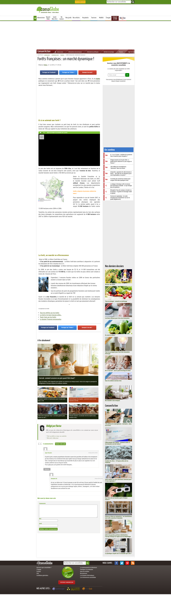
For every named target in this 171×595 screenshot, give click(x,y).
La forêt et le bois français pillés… (51, 315)
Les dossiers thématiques (87, 575)
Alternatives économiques (75, 52)
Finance (121, 52)
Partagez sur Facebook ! (49, 72)
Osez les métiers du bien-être (113, 381)
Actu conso (60, 52)
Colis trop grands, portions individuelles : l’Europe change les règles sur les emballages (118, 535)
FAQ (38, 573)
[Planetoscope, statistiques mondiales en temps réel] (58, 589)
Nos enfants (76, 18)
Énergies (108, 18)
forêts (98, 79)
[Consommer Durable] (73, 589)
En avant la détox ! (110, 335)
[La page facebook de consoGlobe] (116, 563)
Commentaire (42, 503)
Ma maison (61, 18)
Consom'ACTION (115, 18)
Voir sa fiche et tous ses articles (56, 436)
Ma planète (85, 18)
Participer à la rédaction (86, 569)
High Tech (130, 52)
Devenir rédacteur (52, 438)
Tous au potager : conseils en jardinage (116, 301)
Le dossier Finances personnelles (50, 319)
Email (40, 523)
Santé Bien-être (54, 18)
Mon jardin (68, 18)
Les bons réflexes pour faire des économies (117, 318)
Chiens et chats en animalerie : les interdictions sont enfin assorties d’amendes (118, 517)
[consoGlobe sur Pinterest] (127, 563)
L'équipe (39, 569)
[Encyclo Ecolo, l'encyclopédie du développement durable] (87, 589)
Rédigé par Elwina (53, 426)
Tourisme (93, 18)
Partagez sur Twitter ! (68, 72)
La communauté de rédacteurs (88, 567)
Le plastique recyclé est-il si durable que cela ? (118, 553)
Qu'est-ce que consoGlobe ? (44, 567)
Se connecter (80, 1)
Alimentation (41, 18)
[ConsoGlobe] (48, 9)
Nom (40, 518)
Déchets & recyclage (109, 52)
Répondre (47, 469)
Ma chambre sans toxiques (112, 400)
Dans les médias (84, 571)
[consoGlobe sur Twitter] (122, 563)
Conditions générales (42, 575)
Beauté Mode (48, 18)
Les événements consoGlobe (88, 577)
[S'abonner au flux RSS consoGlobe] (132, 563)
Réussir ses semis (110, 284)
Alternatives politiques (92, 52)
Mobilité (101, 18)
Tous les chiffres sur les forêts (49, 313)
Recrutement (83, 573)
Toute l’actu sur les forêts (48, 317)
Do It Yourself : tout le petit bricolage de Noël (118, 370)
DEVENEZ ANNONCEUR (66, 582)
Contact (39, 571)
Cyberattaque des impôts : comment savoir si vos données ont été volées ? (117, 443)
